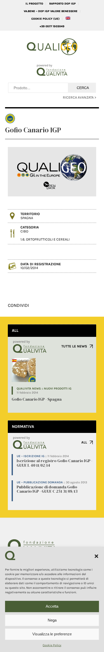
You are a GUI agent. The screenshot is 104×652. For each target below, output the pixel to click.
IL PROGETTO (34, 3)
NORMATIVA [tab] (23, 426)
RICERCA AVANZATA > (79, 97)
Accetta (52, 606)
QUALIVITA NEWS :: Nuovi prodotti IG (44, 388)
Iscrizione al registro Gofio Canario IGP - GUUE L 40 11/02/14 (54, 463)
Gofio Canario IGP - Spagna (37, 399)
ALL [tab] (15, 330)
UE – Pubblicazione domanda (40, 482)
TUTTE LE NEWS (74, 346)
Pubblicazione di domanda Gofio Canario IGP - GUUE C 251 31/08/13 (47, 489)
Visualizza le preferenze (52, 634)
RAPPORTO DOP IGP (62, 3)
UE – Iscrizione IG (30, 456)
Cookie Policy (52, 645)
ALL (84, 442)
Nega (52, 620)
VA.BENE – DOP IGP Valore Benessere (50, 11)
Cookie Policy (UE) (45, 18)
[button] (96, 556)
